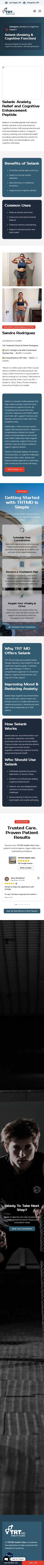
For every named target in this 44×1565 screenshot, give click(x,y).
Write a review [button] (25, 868)
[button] (34, 11)
